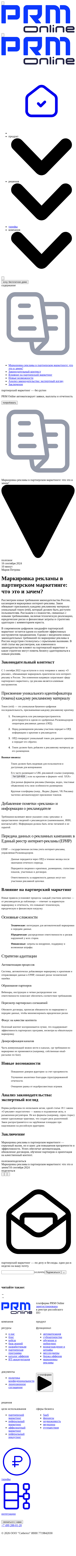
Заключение (15, 384)
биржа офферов (52, 1356)
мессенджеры (51, 1353)
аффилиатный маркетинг (16, 1429)
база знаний (15, 1343)
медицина (49, 1424)
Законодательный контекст (24, 371)
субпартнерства (52, 1337)
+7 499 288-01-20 (11, 1525)
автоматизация (52, 1333)
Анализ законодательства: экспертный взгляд (35, 381)
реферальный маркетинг (16, 1423)
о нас (11, 1333)
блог (11, 1337)
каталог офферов (18, 1356)
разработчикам (17, 1346)
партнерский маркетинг (16, 1416)
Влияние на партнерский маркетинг (30, 374)
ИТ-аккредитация (19, 1359)
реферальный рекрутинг (16, 1435)
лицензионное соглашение (17, 1386)
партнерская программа (15, 1351)
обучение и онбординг (50, 1342)
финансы (48, 1418)
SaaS (46, 1414)
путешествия (51, 1427)
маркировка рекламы (50, 1361)
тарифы (13, 226)
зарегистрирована (47, 1306)
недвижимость (52, 1421)
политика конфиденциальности (21, 1379)
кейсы (12, 1340)
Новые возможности (20, 377)
